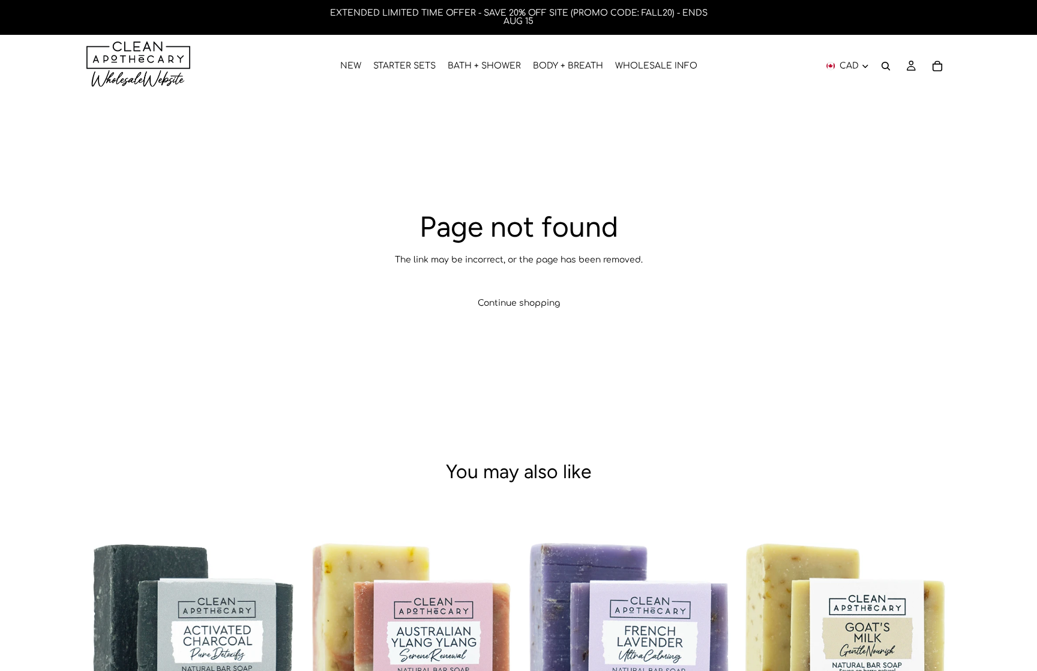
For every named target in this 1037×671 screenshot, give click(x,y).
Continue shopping (519, 303)
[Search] (886, 66)
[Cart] (937, 66)
